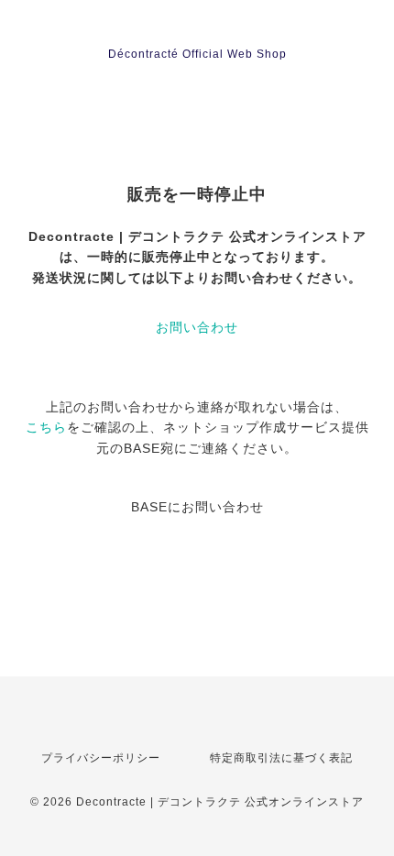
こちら (46, 427)
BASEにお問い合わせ (197, 506)
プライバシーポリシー (100, 758)
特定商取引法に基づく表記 (281, 758)
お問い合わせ (197, 327)
